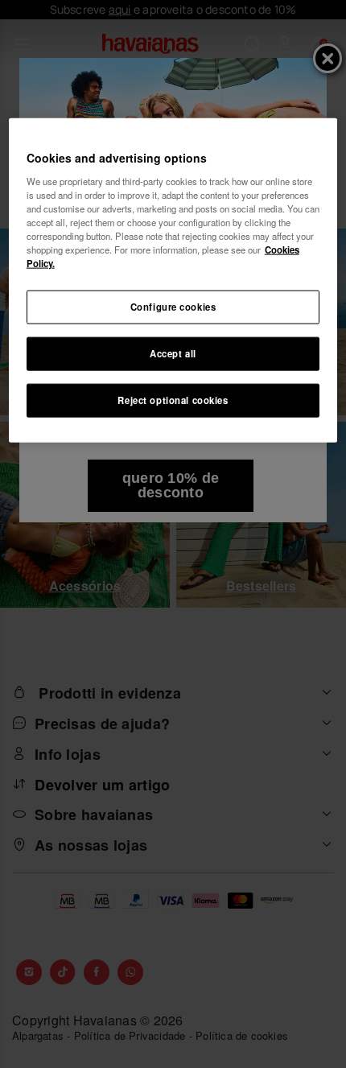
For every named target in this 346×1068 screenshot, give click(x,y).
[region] (173, 280)
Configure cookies (173, 306)
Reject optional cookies (172, 400)
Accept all (173, 353)
